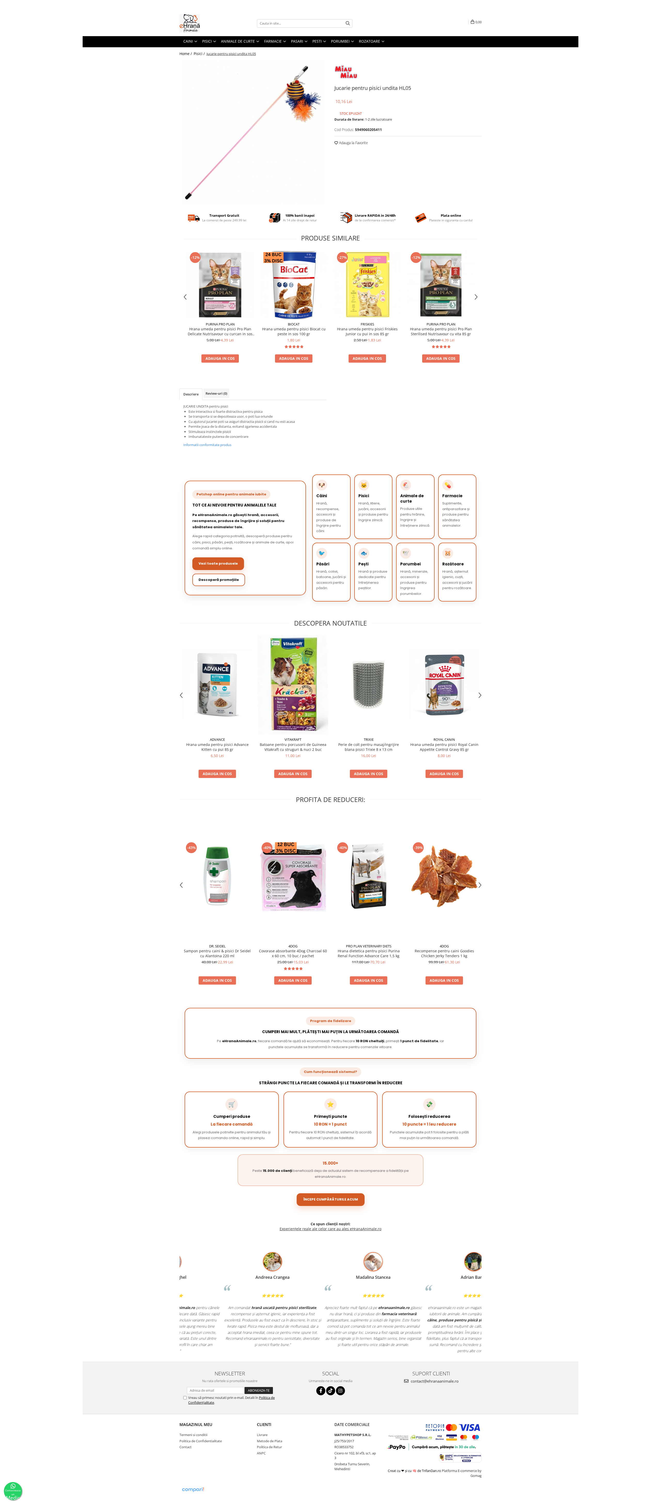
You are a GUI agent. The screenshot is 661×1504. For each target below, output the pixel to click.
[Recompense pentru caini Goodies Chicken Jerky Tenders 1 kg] (444, 876)
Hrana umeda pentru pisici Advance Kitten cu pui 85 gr (217, 747)
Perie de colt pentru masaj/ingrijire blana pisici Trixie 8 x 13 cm (368, 747)
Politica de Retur (269, 1447)
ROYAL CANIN (444, 739)
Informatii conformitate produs (207, 444)
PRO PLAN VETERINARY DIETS (368, 946)
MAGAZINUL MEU (195, 1424)
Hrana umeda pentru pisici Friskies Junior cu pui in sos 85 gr (367, 331)
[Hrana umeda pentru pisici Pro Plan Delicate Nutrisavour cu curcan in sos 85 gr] (220, 285)
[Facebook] (320, 1390)
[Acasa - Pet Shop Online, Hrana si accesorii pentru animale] (205, 23)
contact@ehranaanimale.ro (434, 1381)
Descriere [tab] (191, 394)
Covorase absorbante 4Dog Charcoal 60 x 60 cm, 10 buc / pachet (293, 953)
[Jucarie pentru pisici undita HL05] (253, 132)
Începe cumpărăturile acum (330, 1199)
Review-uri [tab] (216, 393)
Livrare (262, 1434)
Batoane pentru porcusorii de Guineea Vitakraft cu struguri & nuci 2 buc (293, 747)
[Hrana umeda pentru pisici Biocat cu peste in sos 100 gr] (293, 285)
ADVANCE (217, 739)
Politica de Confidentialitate (200, 1441)
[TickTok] (330, 1390)
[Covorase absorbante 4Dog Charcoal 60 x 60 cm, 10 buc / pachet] (293, 876)
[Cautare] (347, 23)
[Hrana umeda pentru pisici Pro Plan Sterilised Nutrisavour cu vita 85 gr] (441, 285)
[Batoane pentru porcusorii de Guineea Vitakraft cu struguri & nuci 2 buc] (293, 685)
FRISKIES (367, 324)
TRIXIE (369, 739)
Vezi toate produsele (218, 563)
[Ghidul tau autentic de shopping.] (193, 1490)
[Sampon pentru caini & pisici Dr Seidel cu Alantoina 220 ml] (217, 876)
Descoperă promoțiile (219, 579)
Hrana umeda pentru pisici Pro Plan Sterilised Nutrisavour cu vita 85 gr (441, 331)
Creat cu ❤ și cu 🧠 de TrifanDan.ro (415, 1470)
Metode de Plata (269, 1441)
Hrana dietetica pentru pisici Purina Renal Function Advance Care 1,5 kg (369, 953)
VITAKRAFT (293, 739)
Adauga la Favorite (353, 142)
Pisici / (200, 53)
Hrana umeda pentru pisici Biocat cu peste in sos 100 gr (294, 331)
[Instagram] (340, 1390)
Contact (185, 1447)
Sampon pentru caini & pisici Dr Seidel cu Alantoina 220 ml (217, 953)
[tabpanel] (253, 132)
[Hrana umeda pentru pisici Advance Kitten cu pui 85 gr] (217, 684)
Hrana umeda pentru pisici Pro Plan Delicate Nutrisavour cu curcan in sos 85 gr (220, 331)
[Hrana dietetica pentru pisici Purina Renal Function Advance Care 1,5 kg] (368, 876)
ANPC (261, 1453)
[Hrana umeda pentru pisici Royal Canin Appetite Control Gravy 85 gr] (444, 684)
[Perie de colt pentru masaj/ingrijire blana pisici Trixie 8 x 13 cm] (368, 684)
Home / (186, 53)
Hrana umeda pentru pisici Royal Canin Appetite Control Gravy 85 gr (444, 747)
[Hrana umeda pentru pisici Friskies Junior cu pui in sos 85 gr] (367, 285)
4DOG (292, 946)
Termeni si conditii (193, 1434)
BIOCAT (294, 324)
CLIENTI (264, 1424)
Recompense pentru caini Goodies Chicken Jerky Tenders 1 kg (444, 953)
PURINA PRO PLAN (220, 324)
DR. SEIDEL (217, 946)
